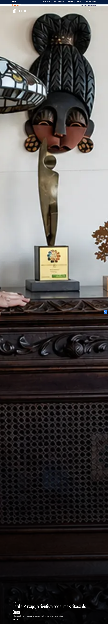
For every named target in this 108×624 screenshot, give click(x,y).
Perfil (14, 602)
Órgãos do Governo (91, 1)
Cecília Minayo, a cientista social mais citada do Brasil (49, 609)
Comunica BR (46, 1)
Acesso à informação (58, 1)
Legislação (79, 1)
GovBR (14, 2)
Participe (70, 1)
